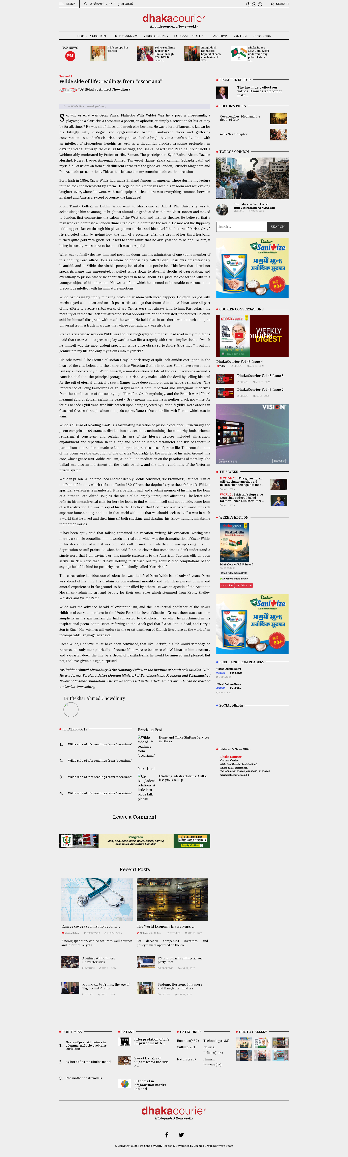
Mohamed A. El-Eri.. (150, 933)
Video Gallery (156, 36)
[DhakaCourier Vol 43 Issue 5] (244, 1045)
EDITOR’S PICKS (232, 106)
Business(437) (188, 1041)
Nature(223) (186, 1059)
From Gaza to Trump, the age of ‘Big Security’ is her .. (105, 986)
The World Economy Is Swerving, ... (166, 926)
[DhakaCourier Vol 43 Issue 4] (262, 1045)
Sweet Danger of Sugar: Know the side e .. (151, 1062)
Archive (220, 36)
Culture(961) (187, 1047)
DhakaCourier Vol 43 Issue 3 (260, 376)
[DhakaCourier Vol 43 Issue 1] (262, 1058)
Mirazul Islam (71, 933)
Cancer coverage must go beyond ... (90, 926)
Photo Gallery (125, 36)
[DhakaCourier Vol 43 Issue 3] (280, 1045)
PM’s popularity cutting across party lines (180, 960)
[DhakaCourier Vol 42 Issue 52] (280, 1058)
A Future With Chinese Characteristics (98, 960)
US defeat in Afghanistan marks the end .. (150, 1085)
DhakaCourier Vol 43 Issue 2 (260, 389)
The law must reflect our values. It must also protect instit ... (259, 91)
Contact (240, 36)
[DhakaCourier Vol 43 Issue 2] (244, 1058)
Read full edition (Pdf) (234, 573)
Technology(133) (216, 1041)
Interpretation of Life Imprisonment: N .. (152, 1041)
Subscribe (262, 36)
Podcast (181, 36)
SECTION (99, 36)
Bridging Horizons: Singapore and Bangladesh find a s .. (180, 986)
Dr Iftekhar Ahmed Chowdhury (105, 89)
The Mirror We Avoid (251, 204)
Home (82, 36)
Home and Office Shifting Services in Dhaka (184, 739)
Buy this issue (244, 585)
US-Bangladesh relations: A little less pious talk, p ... (183, 778)
